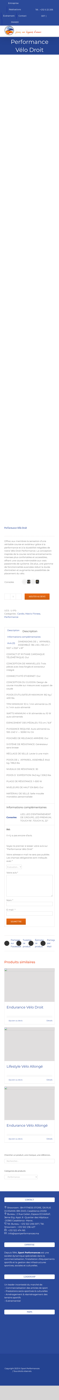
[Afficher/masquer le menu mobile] (53, 27)
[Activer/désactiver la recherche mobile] (48, 27)
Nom (9, 900)
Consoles (9, 582)
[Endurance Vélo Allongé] (29, 1103)
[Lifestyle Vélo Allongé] (29, 1044)
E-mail (10, 909)
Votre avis (12, 872)
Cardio (20, 613)
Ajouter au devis (37, 596)
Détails (49, 1139)
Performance (11, 617)
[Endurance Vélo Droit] (29, 985)
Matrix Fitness (32, 613)
